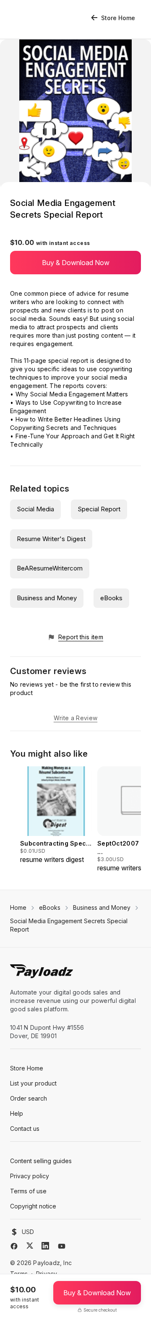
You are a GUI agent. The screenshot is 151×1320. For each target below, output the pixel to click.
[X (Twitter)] (29, 1245)
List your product (33, 1083)
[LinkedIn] (45, 1246)
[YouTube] (61, 1246)
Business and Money (47, 598)
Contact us (24, 1128)
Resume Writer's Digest (51, 539)
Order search (28, 1098)
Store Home (118, 17)
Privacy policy (29, 1175)
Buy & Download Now (75, 262)
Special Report (99, 509)
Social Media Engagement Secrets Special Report (69, 925)
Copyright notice (33, 1206)
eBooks (111, 598)
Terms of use (28, 1191)
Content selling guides (41, 1160)
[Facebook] (14, 1246)
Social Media (35, 509)
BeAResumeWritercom (50, 568)
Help (16, 1113)
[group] (56, 815)
